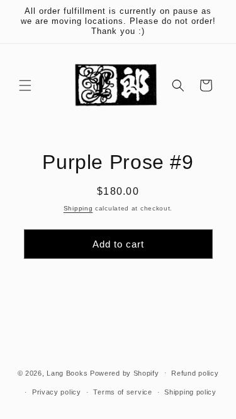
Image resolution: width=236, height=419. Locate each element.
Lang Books (67, 372)
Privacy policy (56, 392)
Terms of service (122, 392)
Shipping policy (190, 392)
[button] (25, 85)
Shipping (78, 208)
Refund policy (194, 373)
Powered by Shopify (124, 372)
